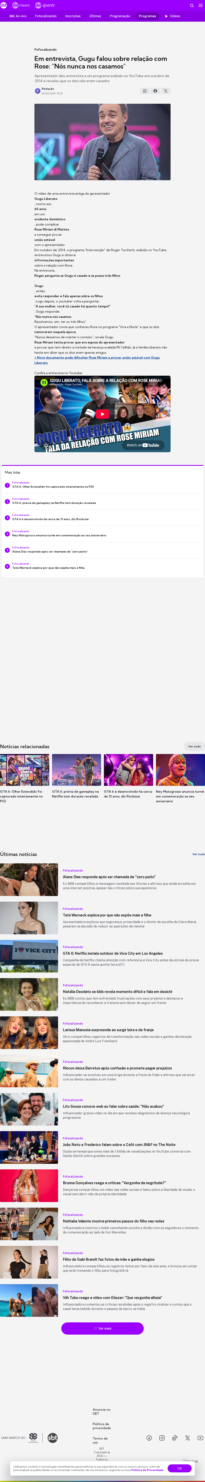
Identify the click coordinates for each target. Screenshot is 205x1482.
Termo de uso (100, 1440)
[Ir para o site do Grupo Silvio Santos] (22, 1438)
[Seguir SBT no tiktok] (175, 1438)
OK (179, 1468)
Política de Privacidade (148, 1470)
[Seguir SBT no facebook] (149, 1438)
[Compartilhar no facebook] (155, 91)
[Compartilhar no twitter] (166, 91)
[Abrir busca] (192, 5)
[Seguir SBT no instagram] (162, 1438)
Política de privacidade (102, 1426)
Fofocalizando (45, 49)
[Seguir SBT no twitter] (187, 1438)
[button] (24, 782)
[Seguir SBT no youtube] (200, 1438)
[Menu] (200, 5)
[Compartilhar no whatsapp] (145, 91)
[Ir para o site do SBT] (53, 1438)
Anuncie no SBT (102, 1411)
